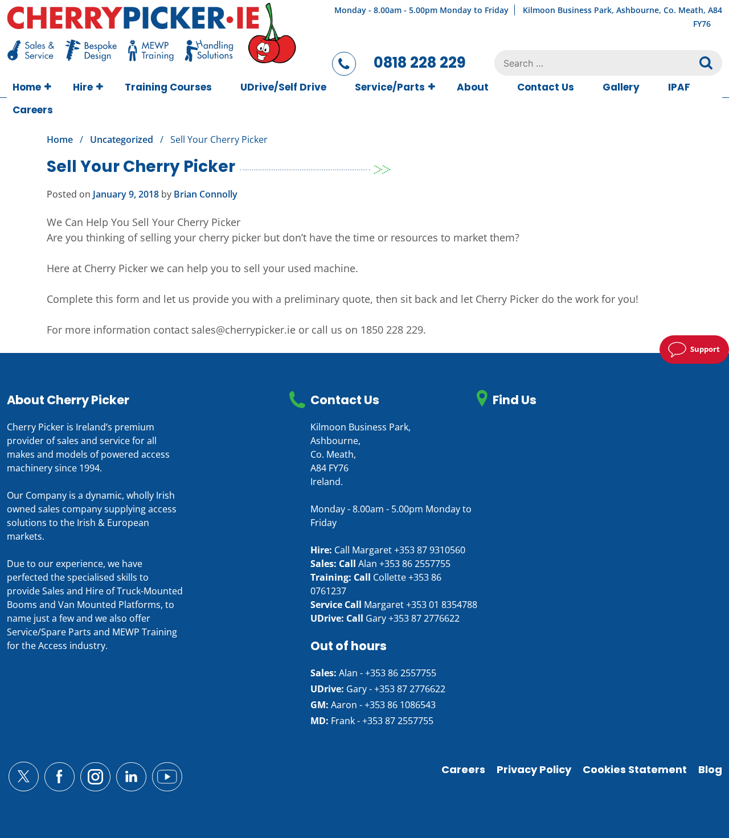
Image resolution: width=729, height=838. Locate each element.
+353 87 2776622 (424, 618)
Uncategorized (121, 139)
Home (27, 87)
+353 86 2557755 (414, 563)
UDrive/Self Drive (283, 87)
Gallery (621, 87)
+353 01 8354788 (441, 604)
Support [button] (705, 349)
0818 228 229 (420, 62)
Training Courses (168, 87)
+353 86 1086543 (400, 705)
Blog (710, 769)
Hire (83, 87)
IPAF (679, 87)
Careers (33, 110)
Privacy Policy (534, 769)
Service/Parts (390, 87)
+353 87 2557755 (397, 720)
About (473, 87)
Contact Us (545, 87)
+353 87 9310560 (429, 550)
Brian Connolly (205, 194)
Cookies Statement (635, 769)
